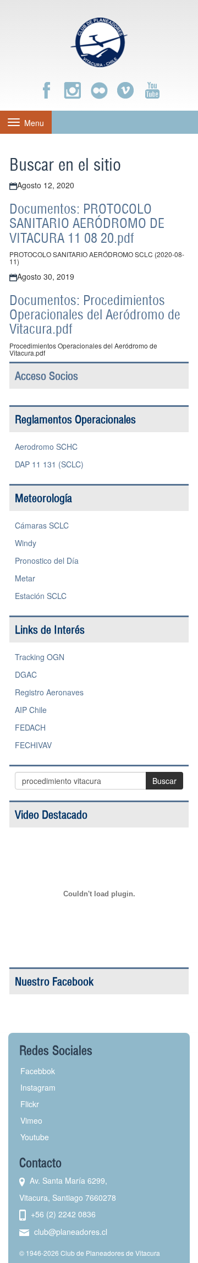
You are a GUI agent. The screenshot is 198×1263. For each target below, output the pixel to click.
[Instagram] (73, 90)
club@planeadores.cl (70, 1231)
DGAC (26, 674)
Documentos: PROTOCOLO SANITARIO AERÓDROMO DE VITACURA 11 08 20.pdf (86, 223)
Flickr (29, 1103)
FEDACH (30, 727)
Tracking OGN (39, 656)
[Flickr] (99, 90)
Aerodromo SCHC (46, 446)
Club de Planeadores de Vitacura (110, 1252)
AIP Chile (31, 709)
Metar (25, 578)
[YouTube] (152, 90)
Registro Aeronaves (49, 692)
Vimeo (31, 1120)
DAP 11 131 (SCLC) (49, 464)
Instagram (38, 1087)
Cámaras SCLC (42, 525)
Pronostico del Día (47, 560)
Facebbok (37, 1070)
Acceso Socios (46, 376)
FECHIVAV (33, 744)
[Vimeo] (125, 90)
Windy (25, 542)
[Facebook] (46, 90)
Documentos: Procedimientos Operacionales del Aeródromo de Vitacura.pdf (94, 314)
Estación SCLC (41, 595)
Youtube (34, 1136)
